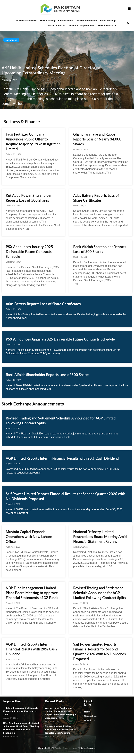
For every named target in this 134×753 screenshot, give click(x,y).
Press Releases (105, 25)
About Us (89, 720)
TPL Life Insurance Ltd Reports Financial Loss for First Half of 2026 (20, 711)
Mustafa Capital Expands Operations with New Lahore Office (29, 537)
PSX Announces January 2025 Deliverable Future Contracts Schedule (29, 251)
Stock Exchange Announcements (56, 20)
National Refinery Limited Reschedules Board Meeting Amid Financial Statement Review (100, 537)
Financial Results (57, 25)
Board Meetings (108, 20)
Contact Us (90, 716)
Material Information (86, 20)
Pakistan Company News (65, 748)
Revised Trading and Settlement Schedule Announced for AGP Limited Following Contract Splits (99, 593)
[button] (128, 23)
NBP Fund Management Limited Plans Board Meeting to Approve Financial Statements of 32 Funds (32, 593)
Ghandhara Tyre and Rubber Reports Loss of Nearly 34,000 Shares (97, 139)
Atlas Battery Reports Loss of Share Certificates (43, 304)
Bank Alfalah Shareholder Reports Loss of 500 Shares (47, 375)
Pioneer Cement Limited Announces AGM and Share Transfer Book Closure (60, 729)
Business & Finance (26, 20)
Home (87, 711)
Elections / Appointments (81, 25)
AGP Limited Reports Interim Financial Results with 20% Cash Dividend (62, 458)
